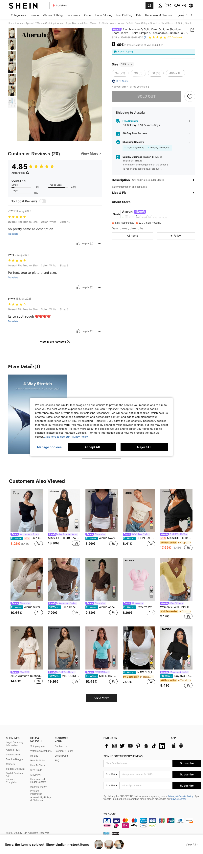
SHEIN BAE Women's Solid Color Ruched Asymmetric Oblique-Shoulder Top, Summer (139, 538)
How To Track (37, 765)
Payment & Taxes (64, 751)
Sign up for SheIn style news (123, 756)
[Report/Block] (99, 243)
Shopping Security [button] (133, 142)
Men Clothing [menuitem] (124, 15)
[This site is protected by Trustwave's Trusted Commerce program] (106, 833)
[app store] (173, 747)
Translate (13, 233)
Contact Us (61, 746)
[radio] (120, 73)
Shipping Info (37, 746)
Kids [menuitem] (138, 15)
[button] (184, 5)
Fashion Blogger (15, 759)
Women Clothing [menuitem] (53, 15)
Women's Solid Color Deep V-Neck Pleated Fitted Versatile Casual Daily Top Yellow (176, 607)
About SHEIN (13, 749)
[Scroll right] (191, 15)
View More (101, 698)
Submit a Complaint (11, 781)
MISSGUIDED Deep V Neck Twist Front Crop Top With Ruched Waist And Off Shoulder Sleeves (176, 538)
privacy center (178, 799)
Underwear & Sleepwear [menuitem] (159, 15)
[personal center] (160, 5)
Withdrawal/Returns (41, 751)
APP (173, 738)
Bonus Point (61, 755)
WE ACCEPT (110, 814)
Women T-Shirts (99, 23)
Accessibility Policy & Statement (40, 799)
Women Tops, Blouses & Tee (72, 23)
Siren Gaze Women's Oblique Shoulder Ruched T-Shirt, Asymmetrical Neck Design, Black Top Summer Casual (27, 538)
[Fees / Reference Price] (125, 45)
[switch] (42, 201)
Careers (10, 764)
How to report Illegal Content (38, 780)
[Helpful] (78, 243)
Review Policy (18, 172)
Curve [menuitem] (87, 15)
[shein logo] (23, 5)
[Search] (149, 5)
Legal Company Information (14, 744)
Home (11, 23)
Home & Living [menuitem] (103, 15)
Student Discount (15, 769)
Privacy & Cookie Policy (180, 796)
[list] (135, 746)
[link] (168, 5)
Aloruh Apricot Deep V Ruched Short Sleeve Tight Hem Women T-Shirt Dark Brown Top (102, 607)
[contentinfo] (152, 823)
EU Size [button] (125, 64)
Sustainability (13, 754)
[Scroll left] (186, 15)
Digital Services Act (14, 774)
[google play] (181, 747)
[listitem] (26, 520)
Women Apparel (25, 23)
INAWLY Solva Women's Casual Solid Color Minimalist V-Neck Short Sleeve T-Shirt (139, 672)
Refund (34, 755)
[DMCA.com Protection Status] (115, 833)
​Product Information (36, 792)
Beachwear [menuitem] (73, 15)
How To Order (37, 760)
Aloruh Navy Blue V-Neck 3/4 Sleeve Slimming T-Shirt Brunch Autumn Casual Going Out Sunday (102, 538)
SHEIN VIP (36, 774)
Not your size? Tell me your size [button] (129, 86)
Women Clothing (45, 23)
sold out (146, 96)
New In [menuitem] (35, 15)
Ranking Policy (38, 786)
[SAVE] (189, 96)
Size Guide (36, 770)
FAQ (57, 760)
